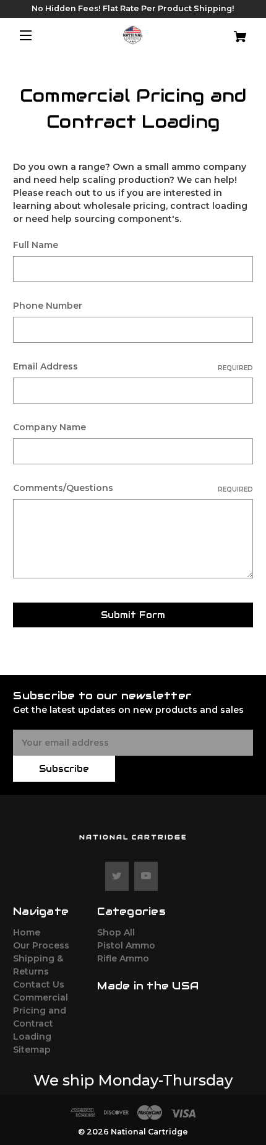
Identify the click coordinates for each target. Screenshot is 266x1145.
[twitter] (117, 876)
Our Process (41, 945)
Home (26, 932)
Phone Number (47, 305)
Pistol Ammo (126, 945)
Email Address (133, 366)
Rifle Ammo (123, 958)
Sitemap (32, 1049)
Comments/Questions (133, 487)
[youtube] (146, 876)
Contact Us (38, 984)
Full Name (35, 244)
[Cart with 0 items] (233, 32)
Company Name (49, 427)
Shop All (116, 932)
